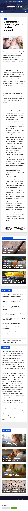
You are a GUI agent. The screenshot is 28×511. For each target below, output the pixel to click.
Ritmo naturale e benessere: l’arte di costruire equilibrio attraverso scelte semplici (12, 308)
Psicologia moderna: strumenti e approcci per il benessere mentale (13, 491)
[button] (23, 11)
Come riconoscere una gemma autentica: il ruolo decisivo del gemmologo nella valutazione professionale (13, 301)
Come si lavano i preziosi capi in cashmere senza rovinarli (12, 267)
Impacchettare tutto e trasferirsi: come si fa (13, 337)
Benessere (6, 441)
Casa (5, 248)
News (8, 248)
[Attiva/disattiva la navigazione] (13, 12)
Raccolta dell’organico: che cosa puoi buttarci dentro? (14, 281)
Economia (6, 456)
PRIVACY (19, 355)
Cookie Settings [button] (6, 507)
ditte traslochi (8, 50)
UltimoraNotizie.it (14, 7)
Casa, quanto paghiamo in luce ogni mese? (9, 228)
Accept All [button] (13, 507)
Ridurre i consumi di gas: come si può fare (18, 228)
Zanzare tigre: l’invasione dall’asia (13, 251)
